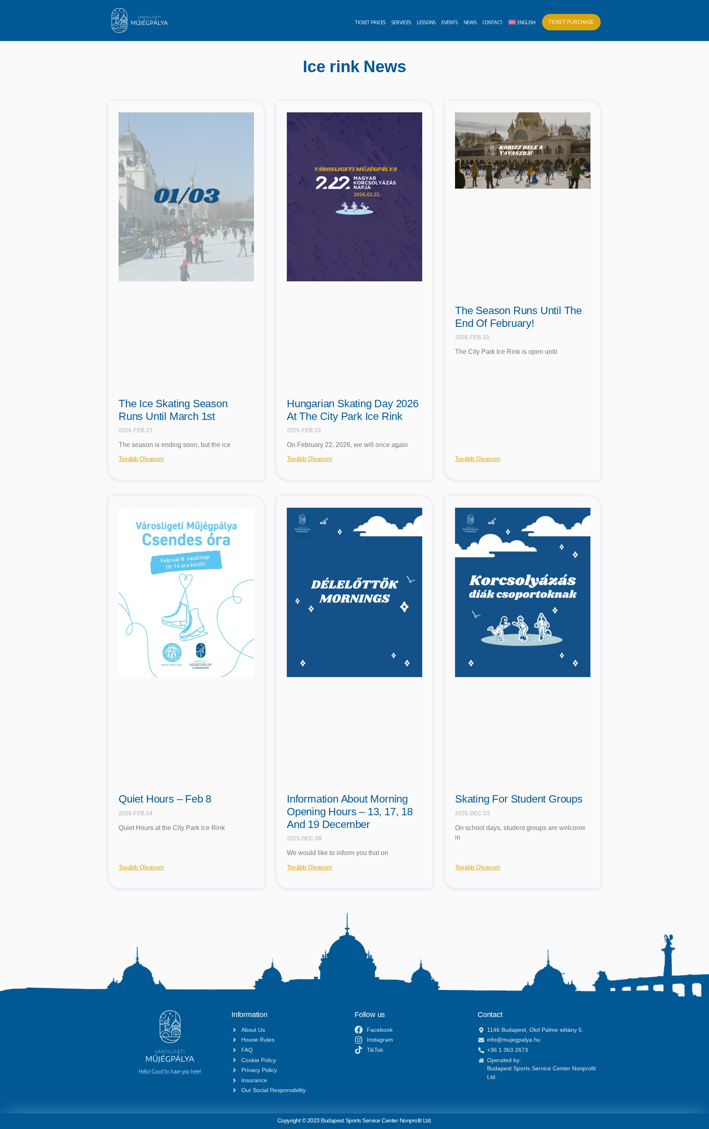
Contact (493, 22)
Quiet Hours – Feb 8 (165, 799)
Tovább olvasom (141, 458)
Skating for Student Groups (519, 799)
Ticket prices (370, 22)
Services (401, 22)
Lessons (426, 22)
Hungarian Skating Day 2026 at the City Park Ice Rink (353, 409)
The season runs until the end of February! (518, 316)
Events (449, 22)
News (470, 22)
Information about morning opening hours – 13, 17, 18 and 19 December (350, 811)
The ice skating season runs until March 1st (173, 409)
